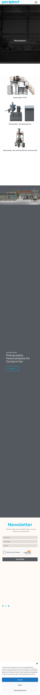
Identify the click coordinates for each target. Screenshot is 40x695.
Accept (20, 680)
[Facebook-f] (6, 606)
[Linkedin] (3, 606)
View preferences (20, 690)
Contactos (12, 368)
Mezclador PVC (20, 98)
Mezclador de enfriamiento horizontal (20, 150)
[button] (37, 663)
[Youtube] (8, 606)
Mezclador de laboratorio (20, 124)
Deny (20, 685)
